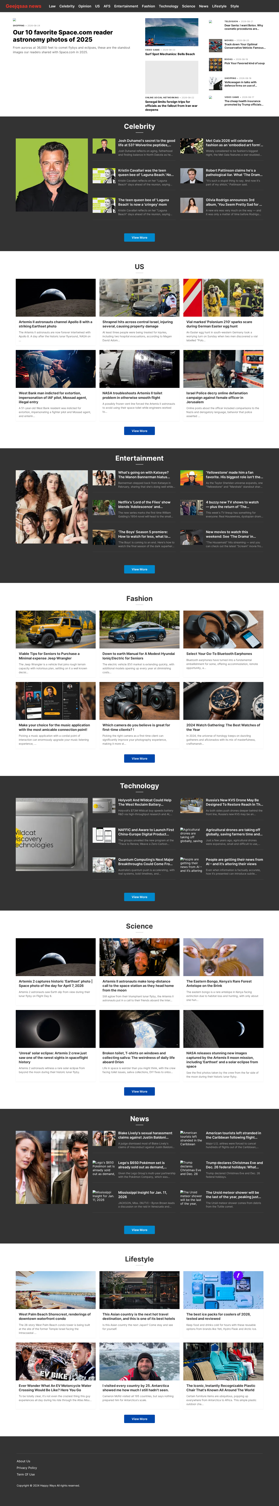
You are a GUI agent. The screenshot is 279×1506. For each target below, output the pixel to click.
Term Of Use (26, 1474)
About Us (23, 1461)
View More (139, 237)
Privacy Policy (27, 1468)
